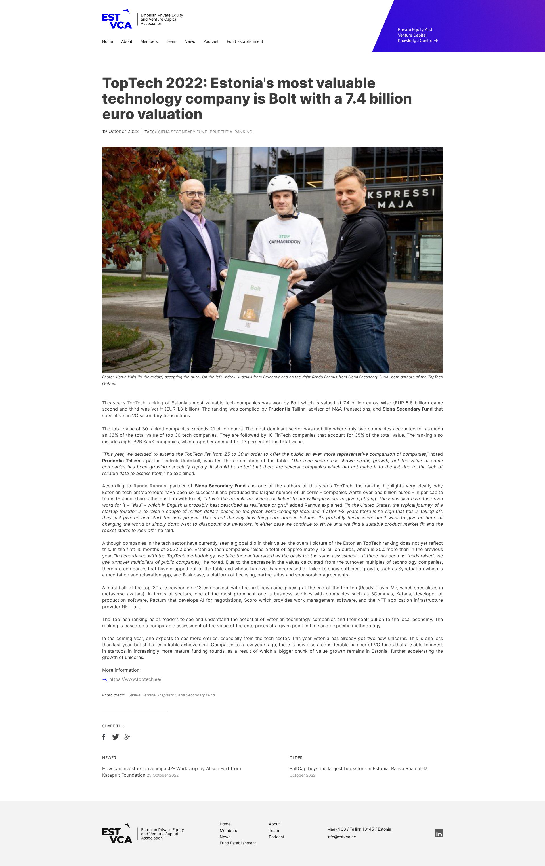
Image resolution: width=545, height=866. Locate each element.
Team (171, 41)
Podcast (211, 41)
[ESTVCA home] (143, 833)
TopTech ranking (145, 402)
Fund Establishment (245, 41)
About (126, 41)
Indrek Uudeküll (182, 460)
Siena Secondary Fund (182, 131)
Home (107, 41)
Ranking (243, 131)
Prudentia (221, 131)
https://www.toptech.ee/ (135, 679)
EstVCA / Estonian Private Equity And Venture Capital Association (142, 19)
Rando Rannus (149, 486)
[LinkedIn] (439, 833)
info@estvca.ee (341, 836)
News (190, 41)
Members (149, 41)
